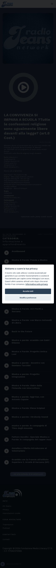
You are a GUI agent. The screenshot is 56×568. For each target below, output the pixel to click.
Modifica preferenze (28, 298)
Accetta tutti (28, 291)
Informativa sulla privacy (37, 284)
